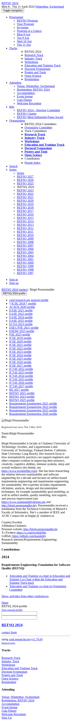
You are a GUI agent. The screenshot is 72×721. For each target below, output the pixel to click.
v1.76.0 (36, 639)
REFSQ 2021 (25, 197)
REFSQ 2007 (25, 245)
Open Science (33, 75)
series (23, 289)
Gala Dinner (24, 100)
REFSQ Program (27, 20)
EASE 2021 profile (21, 310)
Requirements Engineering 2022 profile (33, 407)
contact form (9, 632)
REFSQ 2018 (25, 207)
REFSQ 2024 (10, 289)
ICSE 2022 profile (20, 348)
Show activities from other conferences (25, 596)
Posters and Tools (35, 72)
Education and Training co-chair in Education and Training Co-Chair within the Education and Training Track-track (39, 579)
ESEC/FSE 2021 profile (24, 327)
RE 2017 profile (19, 389)
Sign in (13, 279)
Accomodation (26, 93)
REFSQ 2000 (25, 262)
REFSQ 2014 (25, 221)
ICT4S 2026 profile (21, 382)
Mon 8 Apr (23, 34)
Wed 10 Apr (24, 41)
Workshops (31, 62)
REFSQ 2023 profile (22, 396)
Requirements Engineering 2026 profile (33, 413)
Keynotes (22, 27)
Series (20, 173)
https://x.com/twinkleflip (31, 532)
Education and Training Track (43, 65)
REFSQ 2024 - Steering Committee (38, 110)
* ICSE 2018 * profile (22, 303)
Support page (8, 643)
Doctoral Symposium (37, 68)
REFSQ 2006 (25, 249)
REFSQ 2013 (25, 224)
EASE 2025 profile (21, 320)
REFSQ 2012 (25, 228)
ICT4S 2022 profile (21, 369)
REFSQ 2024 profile (14, 293)
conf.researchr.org (20, 639)
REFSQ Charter (26, 113)
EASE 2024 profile (21, 317)
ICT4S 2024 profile (21, 376)
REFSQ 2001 (25, 259)
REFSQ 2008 (25, 242)
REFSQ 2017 (25, 211)
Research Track (34, 55)
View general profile (12, 609)
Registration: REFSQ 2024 (33, 89)
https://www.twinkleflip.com (19, 471)
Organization (17, 120)
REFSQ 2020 (25, 200)
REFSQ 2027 (25, 176)
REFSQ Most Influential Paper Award (40, 117)
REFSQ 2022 (25, 193)
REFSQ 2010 (25, 235)
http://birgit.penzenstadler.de (19, 505)
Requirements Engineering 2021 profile (33, 403)
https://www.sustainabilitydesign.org (24, 502)
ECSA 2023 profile (21, 324)
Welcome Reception (29, 103)
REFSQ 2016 (25, 214)
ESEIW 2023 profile (21, 331)
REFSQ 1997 (25, 273)
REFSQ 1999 (25, 266)
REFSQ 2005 (25, 252)
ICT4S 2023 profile (21, 372)
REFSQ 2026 (25, 180)
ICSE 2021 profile (20, 345)
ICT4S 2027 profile (21, 386)
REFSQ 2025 (25, 183)
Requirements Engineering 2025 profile (33, 410)
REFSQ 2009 (25, 238)
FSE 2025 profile (19, 334)
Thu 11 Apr (24, 44)
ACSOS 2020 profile (22, 307)
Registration (32, 79)
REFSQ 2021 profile (22, 393)
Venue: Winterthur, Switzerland (36, 86)
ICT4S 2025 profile (21, 379)
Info (11, 106)
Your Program (25, 24)
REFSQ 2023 (25, 190)
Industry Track (33, 58)
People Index (33, 162)
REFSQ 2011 (25, 231)
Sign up (14, 283)
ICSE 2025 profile (20, 358)
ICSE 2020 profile (20, 341)
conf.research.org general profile (28, 300)
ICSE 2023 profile (20, 351)
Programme (16, 17)
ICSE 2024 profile (20, 355)
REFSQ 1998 (25, 269)
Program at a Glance (29, 31)
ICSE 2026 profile (20, 362)
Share (5, 602)
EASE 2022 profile (21, 313)
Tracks (13, 48)
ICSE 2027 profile (20, 365)
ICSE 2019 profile (20, 338)
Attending (15, 82)
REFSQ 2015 (25, 218)
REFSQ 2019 (25, 204)
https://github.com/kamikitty (29, 536)
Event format (25, 96)
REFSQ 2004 (25, 255)
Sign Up (7, 717)
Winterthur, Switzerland (49, 6)
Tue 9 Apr (23, 37)
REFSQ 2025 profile (22, 400)
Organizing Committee (38, 127)
